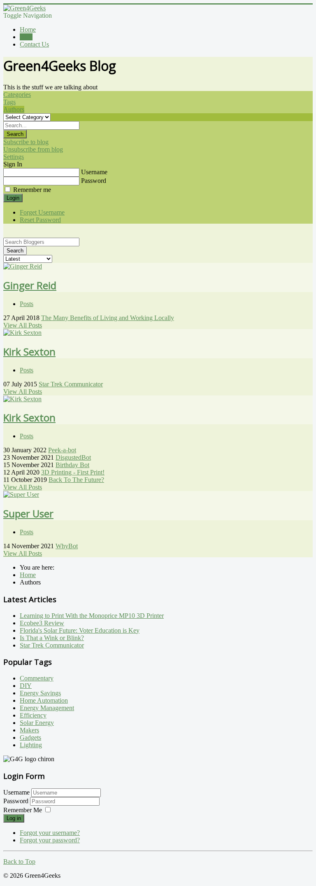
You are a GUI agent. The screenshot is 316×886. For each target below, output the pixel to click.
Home (28, 29)
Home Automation (44, 700)
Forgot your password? (50, 840)
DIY (26, 685)
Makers (29, 730)
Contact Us (34, 44)
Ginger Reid (29, 285)
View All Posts (22, 325)
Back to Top (19, 861)
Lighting (31, 744)
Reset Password (40, 219)
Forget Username (42, 212)
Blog (26, 36)
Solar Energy (37, 722)
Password (93, 180)
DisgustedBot (73, 457)
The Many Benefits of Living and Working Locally (107, 317)
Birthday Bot (72, 464)
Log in (14, 818)
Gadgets (30, 737)
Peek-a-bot (62, 450)
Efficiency (33, 715)
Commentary (36, 678)
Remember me (32, 189)
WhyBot (67, 545)
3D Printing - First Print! (73, 472)
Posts (26, 303)
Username (94, 171)
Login (13, 198)
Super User (28, 513)
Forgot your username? (50, 832)
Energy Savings (40, 693)
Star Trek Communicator (71, 384)
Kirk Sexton (29, 351)
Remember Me (22, 810)
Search (15, 134)
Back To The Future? (76, 479)
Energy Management (47, 707)
